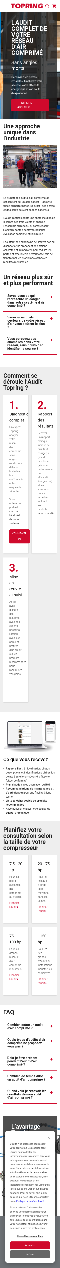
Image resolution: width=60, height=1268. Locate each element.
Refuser (30, 1254)
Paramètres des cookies (30, 1236)
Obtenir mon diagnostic (23, 105)
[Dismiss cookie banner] (49, 1137)
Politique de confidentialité (30, 1201)
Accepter (30, 1245)
